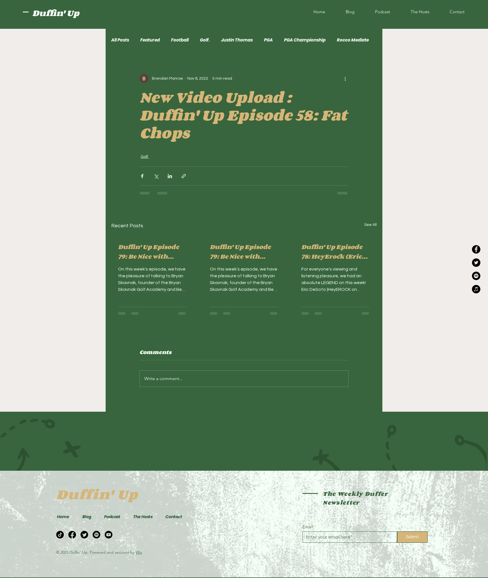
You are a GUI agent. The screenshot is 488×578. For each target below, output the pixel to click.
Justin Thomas (237, 40)
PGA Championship (305, 40)
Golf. (205, 40)
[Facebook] (476, 249)
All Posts (120, 40)
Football (180, 40)
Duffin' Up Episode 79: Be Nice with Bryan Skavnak (148, 251)
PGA (268, 40)
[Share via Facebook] (142, 176)
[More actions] (345, 78)
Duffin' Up (55, 12)
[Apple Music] (476, 289)
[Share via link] (183, 176)
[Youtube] (108, 534)
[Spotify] (476, 276)
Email (307, 527)
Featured (150, 40)
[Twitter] (476, 262)
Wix (139, 552)
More (342, 40)
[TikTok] (60, 534)
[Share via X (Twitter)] (156, 176)
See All (370, 225)
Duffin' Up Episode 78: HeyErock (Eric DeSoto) (331, 251)
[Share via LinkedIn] (170, 176)
